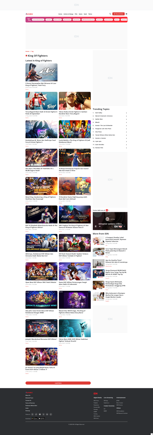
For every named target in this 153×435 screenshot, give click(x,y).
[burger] (126, 14)
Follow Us (28, 414)
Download (28, 418)
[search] (110, 14)
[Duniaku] (29, 14)
